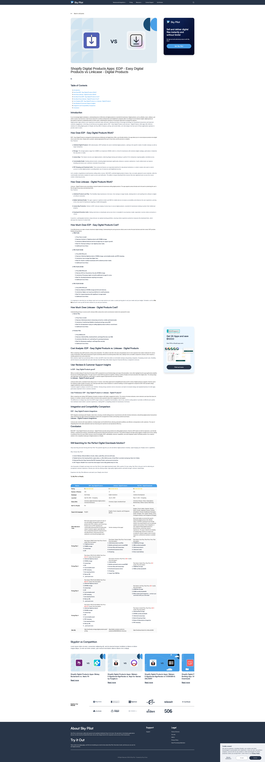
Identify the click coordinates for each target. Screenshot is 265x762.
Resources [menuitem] (138, 2)
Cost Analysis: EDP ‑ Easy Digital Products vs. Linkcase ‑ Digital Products (92, 101)
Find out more (179, 367)
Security (173, 734)
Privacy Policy (256, 753)
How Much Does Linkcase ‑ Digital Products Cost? (86, 99)
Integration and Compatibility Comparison (84, 105)
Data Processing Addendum (178, 742)
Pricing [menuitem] (131, 2)
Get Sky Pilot (179, 46)
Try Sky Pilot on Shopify (77, 476)
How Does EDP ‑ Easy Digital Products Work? (84, 92)
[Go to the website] (97, 702)
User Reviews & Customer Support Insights (84, 103)
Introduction (76, 90)
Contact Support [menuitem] (149, 2)
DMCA (173, 737)
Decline (255, 757)
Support (148, 731)
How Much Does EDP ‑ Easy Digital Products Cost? (86, 96)
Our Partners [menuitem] (160, 2)
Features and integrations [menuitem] (119, 2)
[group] (88, 667)
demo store (82, 745)
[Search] (193, 2)
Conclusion (76, 107)
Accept (242, 757)
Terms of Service (175, 731)
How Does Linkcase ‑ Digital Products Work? (84, 94)
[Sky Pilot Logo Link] (77, 2)
